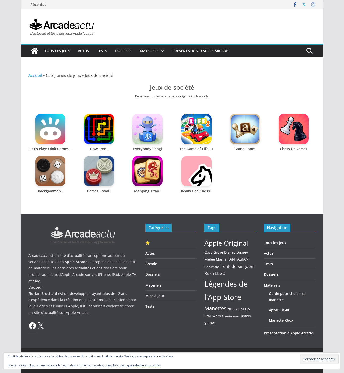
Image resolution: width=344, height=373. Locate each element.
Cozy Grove (213, 252)
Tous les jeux (57, 50)
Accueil (35, 75)
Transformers (231, 316)
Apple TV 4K (279, 310)
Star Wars (212, 316)
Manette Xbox (281, 320)
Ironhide (228, 266)
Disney (229, 252)
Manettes (215, 308)
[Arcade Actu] (34, 51)
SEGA (245, 308)
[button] (161, 50)
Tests (102, 50)
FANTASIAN (238, 259)
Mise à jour (154, 295)
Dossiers (123, 50)
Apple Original (226, 243)
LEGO (220, 273)
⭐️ (147, 242)
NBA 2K (233, 308)
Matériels (149, 50)
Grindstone (211, 267)
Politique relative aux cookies (140, 365)
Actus (83, 50)
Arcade (151, 263)
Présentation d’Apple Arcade (200, 50)
